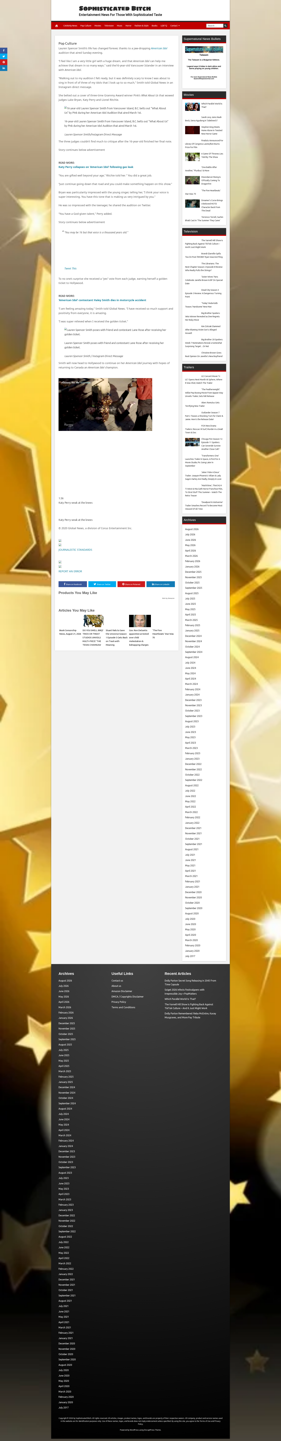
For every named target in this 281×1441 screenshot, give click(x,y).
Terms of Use (205, 1421)
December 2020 (193, 892)
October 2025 (192, 582)
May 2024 (190, 673)
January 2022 (192, 822)
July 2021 (190, 854)
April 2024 (190, 678)
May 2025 (190, 609)
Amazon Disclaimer (122, 991)
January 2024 (192, 694)
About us (116, 986)
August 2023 (192, 721)
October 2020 (192, 902)
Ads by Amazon (168, 598)
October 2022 (192, 774)
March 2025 (191, 620)
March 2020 (191, 940)
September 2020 (193, 908)
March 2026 (191, 556)
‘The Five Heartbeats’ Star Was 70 (163, 634)
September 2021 (193, 844)
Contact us (117, 980)
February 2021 (192, 881)
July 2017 (190, 956)
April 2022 (190, 806)
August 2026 (192, 529)
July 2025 (190, 598)
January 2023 (192, 758)
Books (154, 25)
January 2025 (192, 630)
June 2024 (190, 668)
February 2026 (192, 561)
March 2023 (191, 748)
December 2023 (193, 700)
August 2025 (192, 593)
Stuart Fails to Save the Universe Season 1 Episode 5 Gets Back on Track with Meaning (116, 637)
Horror (128, 25)
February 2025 (192, 625)
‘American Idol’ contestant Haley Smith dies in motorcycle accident (102, 300)
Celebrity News (70, 25)
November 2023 (193, 705)
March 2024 (191, 684)
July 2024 (190, 662)
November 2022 (193, 769)
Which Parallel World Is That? (180, 999)
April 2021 (190, 870)
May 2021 (190, 865)
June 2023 (190, 732)
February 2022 (192, 817)
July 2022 (190, 790)
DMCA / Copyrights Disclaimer (128, 996)
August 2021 (192, 849)
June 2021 (190, 860)
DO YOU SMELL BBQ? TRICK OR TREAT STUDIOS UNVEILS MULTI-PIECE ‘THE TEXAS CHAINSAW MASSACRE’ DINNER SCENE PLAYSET (93, 641)
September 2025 (193, 588)
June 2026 (190, 540)
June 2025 (190, 604)
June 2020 (190, 924)
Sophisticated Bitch (115, 8)
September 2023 (193, 716)
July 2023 (190, 726)
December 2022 (193, 764)
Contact (174, 25)
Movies (98, 25)
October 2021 (192, 838)
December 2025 (193, 572)
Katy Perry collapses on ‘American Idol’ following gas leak (96, 167)
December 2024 (193, 636)
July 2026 (190, 534)
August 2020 (192, 913)
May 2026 (190, 545)
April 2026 (190, 550)
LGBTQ (164, 25)
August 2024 (192, 657)
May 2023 (190, 737)
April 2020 (190, 935)
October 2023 (192, 710)
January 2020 (192, 951)
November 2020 (193, 897)
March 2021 (191, 876)
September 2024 (193, 652)
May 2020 (190, 929)
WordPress (134, 1430)
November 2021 (193, 833)
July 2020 (190, 919)
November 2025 (193, 577)
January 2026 (192, 566)
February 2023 (192, 753)
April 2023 (190, 742)
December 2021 (193, 828)
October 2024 (192, 646)
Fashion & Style (142, 25)
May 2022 (190, 801)
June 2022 (190, 796)
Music (119, 25)
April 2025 (190, 614)
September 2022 (193, 780)
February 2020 (192, 945)
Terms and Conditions (123, 1007)
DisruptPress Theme (152, 1430)
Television (109, 25)
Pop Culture (85, 25)
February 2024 (192, 689)
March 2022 (191, 812)
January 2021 (192, 886)
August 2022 (192, 785)
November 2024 (193, 641)
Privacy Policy (119, 1002)
